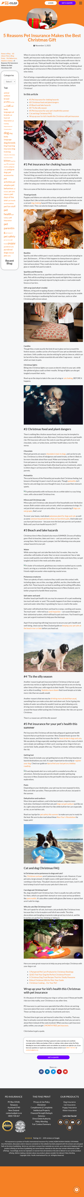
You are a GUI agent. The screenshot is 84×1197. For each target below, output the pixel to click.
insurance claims (8, 157)
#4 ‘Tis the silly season (38, 108)
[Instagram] (66, 1122)
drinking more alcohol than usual (63, 698)
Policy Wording (41, 1121)
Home (3, 54)
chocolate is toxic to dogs (56, 454)
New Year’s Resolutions (66, 817)
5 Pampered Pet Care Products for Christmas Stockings (51, 972)
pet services (7, 240)
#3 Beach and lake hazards (40, 105)
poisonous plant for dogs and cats (62, 516)
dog (6, 133)
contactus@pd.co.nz (32, 1050)
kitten (7, 160)
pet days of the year (9, 197)
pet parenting (9, 228)
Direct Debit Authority (41, 1119)
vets (9, 256)
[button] (41, 1071)
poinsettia (72, 481)
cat (9, 105)
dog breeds (9, 142)
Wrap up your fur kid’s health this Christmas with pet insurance (54, 116)
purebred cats (9, 247)
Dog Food (8, 146)
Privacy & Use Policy (41, 1102)
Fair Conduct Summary (41, 1124)
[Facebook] (60, 1122)
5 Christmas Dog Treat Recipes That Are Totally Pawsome (52, 977)
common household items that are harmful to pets (50, 519)
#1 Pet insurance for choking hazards (44, 99)
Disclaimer (41, 1105)
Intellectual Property (41, 1110)
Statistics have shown (50, 690)
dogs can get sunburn (65, 804)
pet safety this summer (49, 814)
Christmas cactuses (35, 876)
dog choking (36, 203)
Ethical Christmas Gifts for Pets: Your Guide (46, 980)
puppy (11, 243)
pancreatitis (31, 898)
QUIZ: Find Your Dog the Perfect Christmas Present (50, 974)
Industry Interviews (9, 155)
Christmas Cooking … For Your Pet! (43, 983)
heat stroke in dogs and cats (70, 738)
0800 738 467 (70, 1048)
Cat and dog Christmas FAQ (40, 113)
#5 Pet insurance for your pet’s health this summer (49, 111)
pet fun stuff (9, 206)
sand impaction (54, 611)
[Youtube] (72, 1122)
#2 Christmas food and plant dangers (44, 102)
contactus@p (11, 1113)
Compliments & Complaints (41, 1107)
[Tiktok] (78, 1122)
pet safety (9, 236)
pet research (9, 233)
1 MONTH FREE (50, 1025)
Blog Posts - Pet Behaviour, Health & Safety (9, 58)
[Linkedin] (69, 1127)
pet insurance (63, 1025)
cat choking (68, 378)
